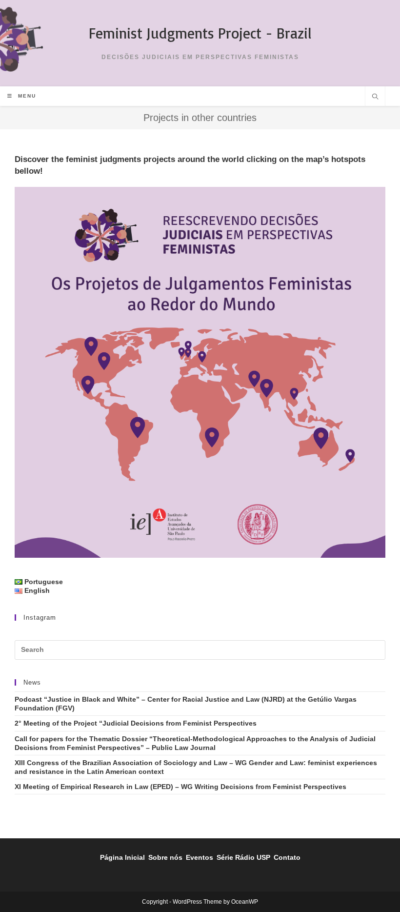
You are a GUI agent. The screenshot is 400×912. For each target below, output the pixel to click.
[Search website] (375, 97)
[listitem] (104, 361)
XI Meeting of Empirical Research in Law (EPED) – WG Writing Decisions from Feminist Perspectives (180, 786)
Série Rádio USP (243, 857)
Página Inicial (122, 857)
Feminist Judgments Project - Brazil (200, 33)
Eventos (199, 857)
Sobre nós (165, 857)
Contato (287, 857)
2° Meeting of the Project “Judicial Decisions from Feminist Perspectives (136, 723)
